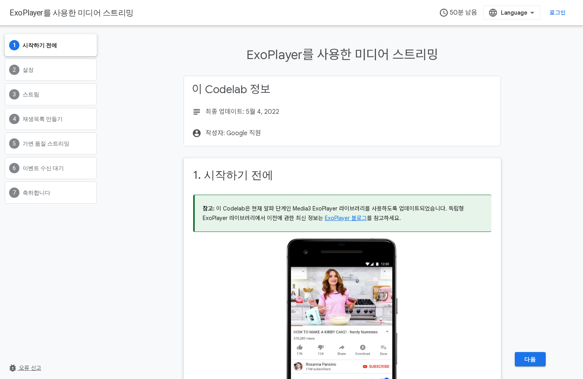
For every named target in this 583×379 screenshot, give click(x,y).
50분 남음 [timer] (458, 12)
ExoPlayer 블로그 (346, 218)
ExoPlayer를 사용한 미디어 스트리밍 (72, 12)
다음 (530, 359)
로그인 (558, 12)
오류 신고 (24, 367)
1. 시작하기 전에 (233, 175)
